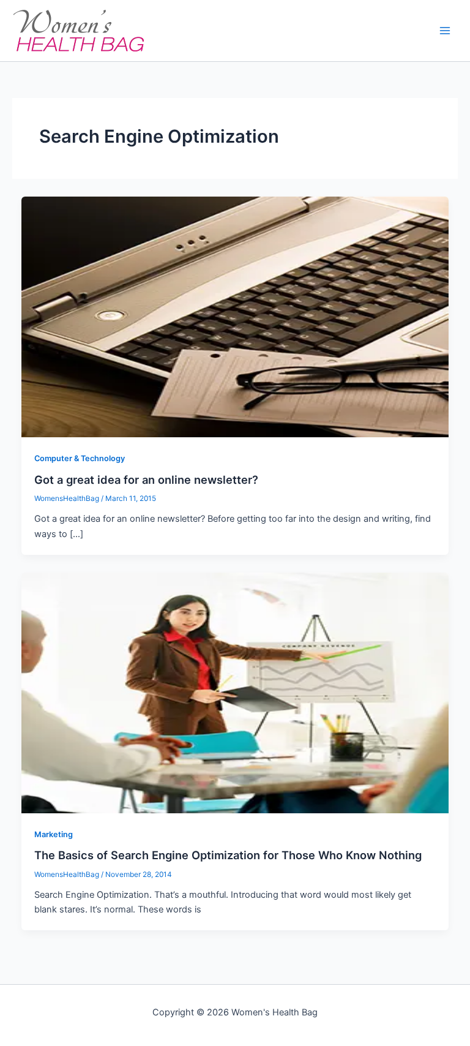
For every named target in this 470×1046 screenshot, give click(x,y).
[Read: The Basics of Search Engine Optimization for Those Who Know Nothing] (235, 692)
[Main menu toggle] (445, 30)
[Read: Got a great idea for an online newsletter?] (235, 316)
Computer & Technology (79, 458)
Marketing (53, 834)
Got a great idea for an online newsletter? (146, 479)
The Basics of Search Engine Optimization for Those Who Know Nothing (228, 855)
